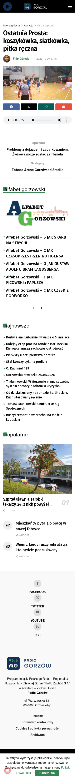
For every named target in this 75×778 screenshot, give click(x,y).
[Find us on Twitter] (37, 598)
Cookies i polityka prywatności (38, 728)
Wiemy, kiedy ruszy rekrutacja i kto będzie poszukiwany (42, 547)
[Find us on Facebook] (37, 583)
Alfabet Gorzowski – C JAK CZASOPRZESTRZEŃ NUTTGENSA (34, 253)
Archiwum (37, 734)
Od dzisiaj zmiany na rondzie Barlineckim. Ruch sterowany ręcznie (37, 395)
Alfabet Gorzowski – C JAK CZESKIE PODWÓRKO (37, 293)
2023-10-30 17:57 (46, 58)
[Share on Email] (63, 106)
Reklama (37, 716)
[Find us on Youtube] (37, 612)
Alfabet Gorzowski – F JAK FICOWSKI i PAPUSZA (29, 280)
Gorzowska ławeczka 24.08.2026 (30, 375)
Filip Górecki (21, 58)
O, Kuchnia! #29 (17, 368)
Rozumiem (47, 773)
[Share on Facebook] (11, 106)
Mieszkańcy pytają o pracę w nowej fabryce (41, 526)
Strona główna (11, 25)
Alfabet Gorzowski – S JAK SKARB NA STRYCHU (36, 240)
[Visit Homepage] (40, 6)
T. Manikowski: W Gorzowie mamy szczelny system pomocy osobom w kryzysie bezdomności (37, 384)
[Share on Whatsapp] (46, 106)
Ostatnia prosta (45, 25)
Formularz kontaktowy (37, 722)
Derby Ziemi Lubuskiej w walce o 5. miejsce (38, 337)
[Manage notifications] (7, 770)
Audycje (28, 25)
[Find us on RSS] (37, 626)
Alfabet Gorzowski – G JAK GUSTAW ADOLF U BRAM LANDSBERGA (37, 266)
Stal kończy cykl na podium (26, 362)
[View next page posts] (41, 308)
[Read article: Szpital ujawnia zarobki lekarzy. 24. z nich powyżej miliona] (37, 469)
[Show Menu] (70, 6)
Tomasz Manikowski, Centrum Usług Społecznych (32, 406)
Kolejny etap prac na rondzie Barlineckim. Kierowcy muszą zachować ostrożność (37, 346)
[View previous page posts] (34, 308)
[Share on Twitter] (29, 106)
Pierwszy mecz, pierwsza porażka (30, 355)
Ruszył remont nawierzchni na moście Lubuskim (34, 417)
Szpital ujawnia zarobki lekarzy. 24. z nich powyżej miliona (26, 502)
